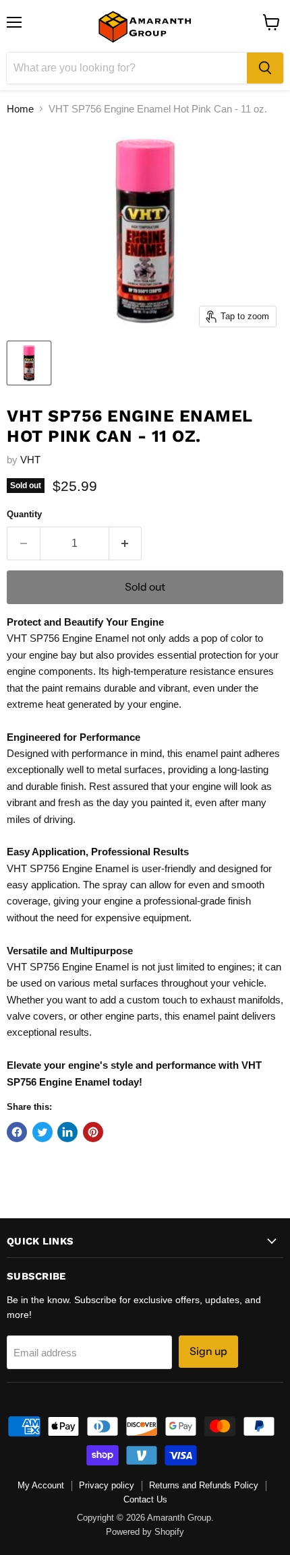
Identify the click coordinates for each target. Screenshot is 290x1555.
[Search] (265, 68)
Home (20, 108)
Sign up (208, 1351)
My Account (41, 1485)
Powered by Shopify (145, 1532)
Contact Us (145, 1499)
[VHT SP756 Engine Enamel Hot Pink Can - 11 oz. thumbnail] (29, 363)
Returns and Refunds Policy (203, 1485)
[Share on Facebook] (17, 1132)
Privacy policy (106, 1485)
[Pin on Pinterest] (93, 1132)
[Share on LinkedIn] (67, 1132)
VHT (30, 459)
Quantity (24, 514)
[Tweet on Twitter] (42, 1132)
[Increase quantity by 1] (125, 543)
